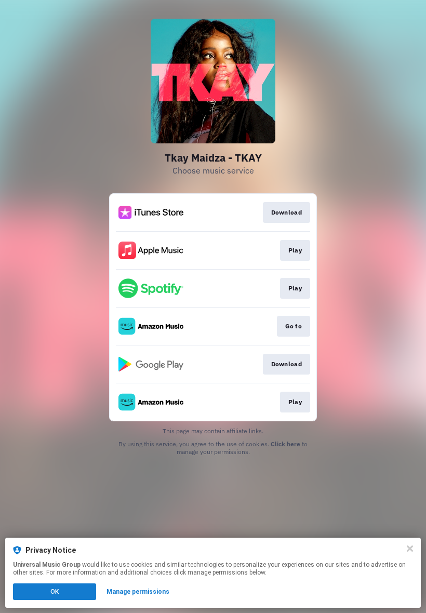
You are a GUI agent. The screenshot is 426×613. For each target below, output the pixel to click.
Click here (285, 444)
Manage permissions (137, 591)
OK (54, 591)
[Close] (410, 548)
